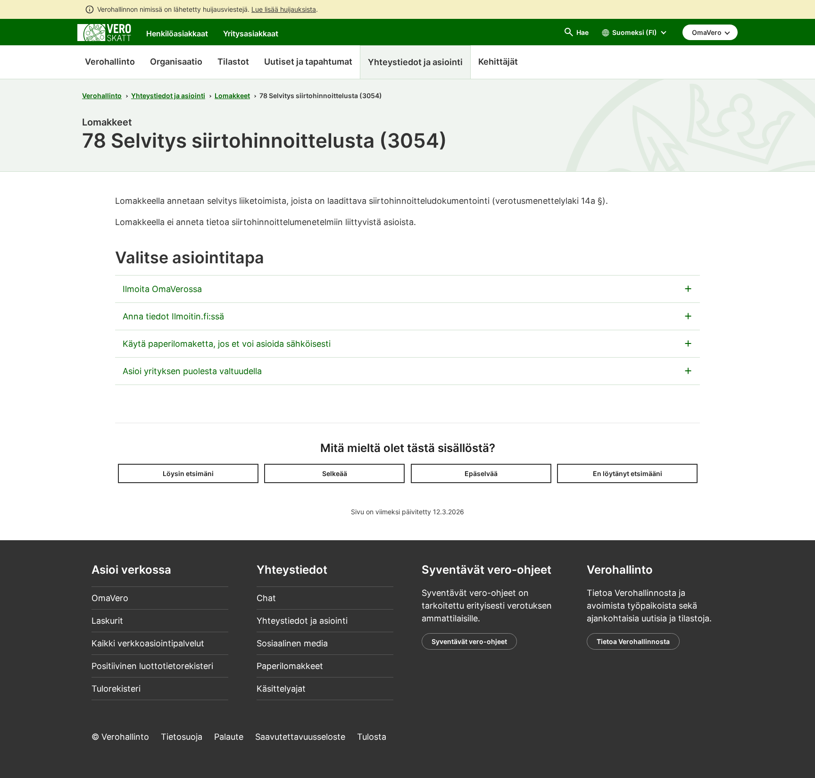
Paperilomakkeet (290, 666)
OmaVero (109, 598)
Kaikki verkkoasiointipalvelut (147, 643)
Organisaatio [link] (176, 62)
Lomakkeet (232, 96)
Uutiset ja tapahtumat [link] (308, 62)
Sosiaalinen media (292, 643)
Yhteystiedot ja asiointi (168, 96)
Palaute (228, 737)
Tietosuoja (181, 737)
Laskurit (107, 621)
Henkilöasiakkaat (177, 33)
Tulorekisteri (116, 689)
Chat (266, 598)
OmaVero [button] (707, 32)
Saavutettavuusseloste (300, 737)
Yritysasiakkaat (250, 33)
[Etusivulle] (104, 32)
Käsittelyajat (281, 689)
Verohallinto (110, 62)
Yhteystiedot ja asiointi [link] (415, 62)
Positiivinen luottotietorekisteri (152, 666)
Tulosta (371, 737)
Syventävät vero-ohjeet (469, 641)
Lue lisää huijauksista (283, 9)
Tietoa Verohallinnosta (633, 641)
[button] (188, 473)
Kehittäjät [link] (498, 62)
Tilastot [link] (233, 62)
